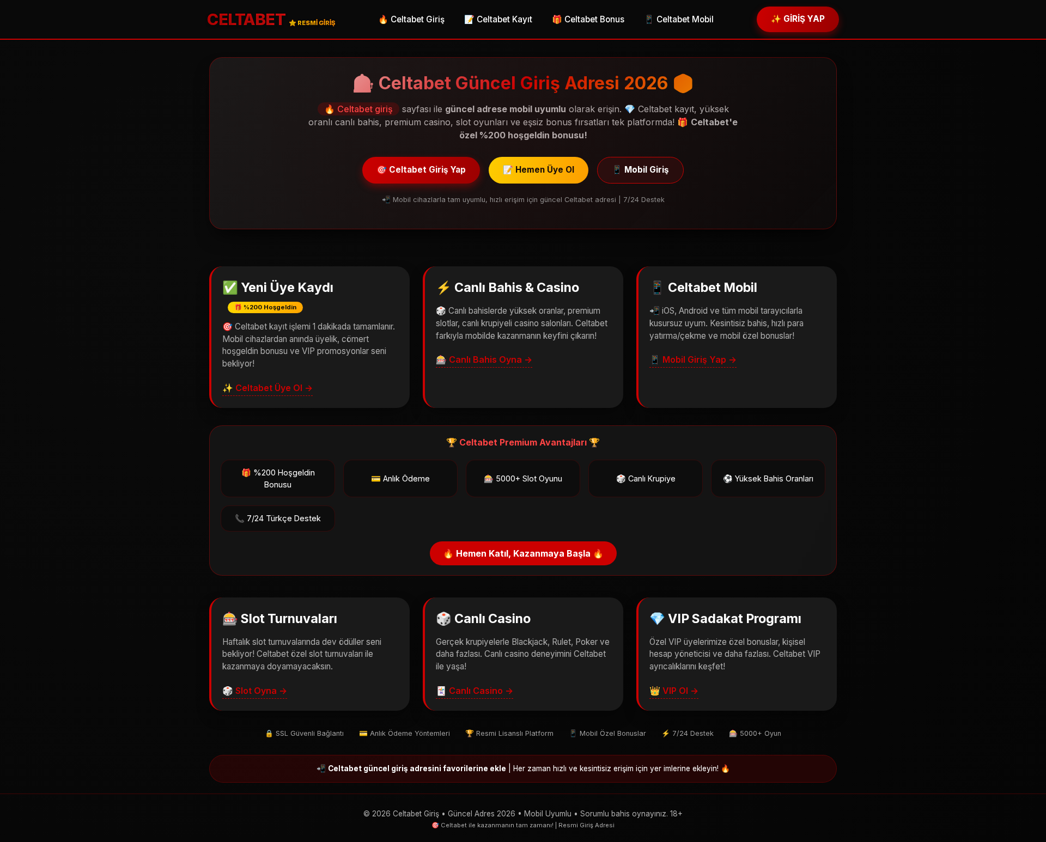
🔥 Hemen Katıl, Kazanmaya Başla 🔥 (523, 553)
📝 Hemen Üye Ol (538, 169)
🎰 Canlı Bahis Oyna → (484, 359)
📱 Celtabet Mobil (679, 19)
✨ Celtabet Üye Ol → (267, 387)
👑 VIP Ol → (673, 690)
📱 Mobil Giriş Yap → (693, 359)
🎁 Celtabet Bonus (588, 19)
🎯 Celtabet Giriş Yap (421, 169)
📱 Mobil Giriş (640, 169)
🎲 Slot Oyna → (254, 690)
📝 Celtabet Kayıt (498, 19)
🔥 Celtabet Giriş (411, 19)
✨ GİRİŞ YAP (798, 19)
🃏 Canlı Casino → (474, 690)
